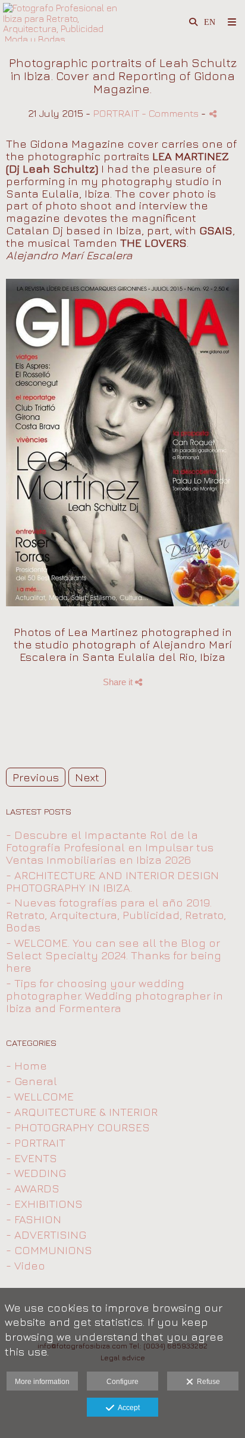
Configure (122, 1381)
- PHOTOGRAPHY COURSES (78, 1127)
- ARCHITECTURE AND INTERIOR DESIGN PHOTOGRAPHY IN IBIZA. (112, 881)
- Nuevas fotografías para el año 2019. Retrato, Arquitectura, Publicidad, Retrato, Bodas (116, 915)
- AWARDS (32, 1188)
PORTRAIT (116, 113)
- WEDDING (36, 1172)
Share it (119, 682)
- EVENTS (31, 1158)
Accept (127, 1408)
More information (42, 1381)
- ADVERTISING (46, 1234)
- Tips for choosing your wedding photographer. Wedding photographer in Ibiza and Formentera (114, 995)
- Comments (171, 113)
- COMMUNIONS (49, 1249)
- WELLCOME (40, 1096)
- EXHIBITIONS (44, 1203)
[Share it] (213, 113)
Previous (35, 777)
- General (31, 1080)
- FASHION (33, 1219)
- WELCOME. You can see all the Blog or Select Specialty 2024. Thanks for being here (113, 955)
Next (87, 777)
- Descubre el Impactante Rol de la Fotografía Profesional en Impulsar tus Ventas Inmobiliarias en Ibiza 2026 (109, 847)
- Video (25, 1265)
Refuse (206, 1381)
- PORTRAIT (35, 1142)
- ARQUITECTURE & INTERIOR (82, 1111)
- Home (26, 1065)
